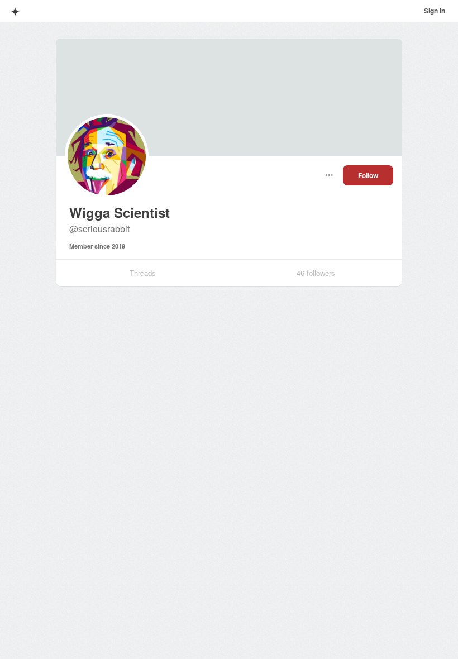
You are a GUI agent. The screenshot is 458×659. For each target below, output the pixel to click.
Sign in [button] (434, 11)
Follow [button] (368, 175)
